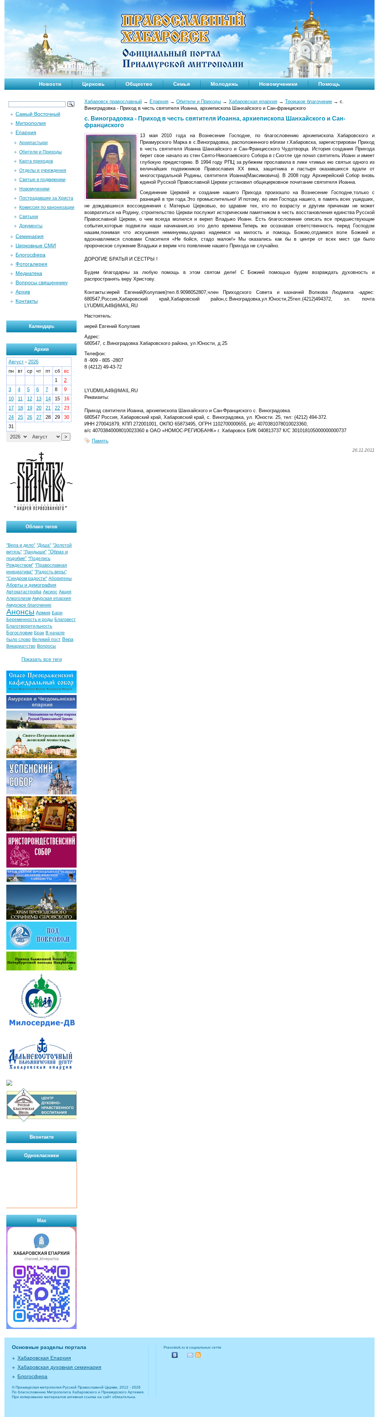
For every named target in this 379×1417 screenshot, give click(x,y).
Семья (181, 84)
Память (100, 441)
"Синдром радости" (26, 578)
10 (11, 398)
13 (38, 398)
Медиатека (29, 273)
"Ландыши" (35, 552)
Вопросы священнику (42, 282)
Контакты (27, 301)
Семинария (30, 236)
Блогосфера (31, 255)
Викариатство (21, 646)
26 (29, 417)
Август (16, 362)
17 (11, 408)
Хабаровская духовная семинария (59, 1367)
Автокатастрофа (23, 591)
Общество (138, 84)
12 (29, 398)
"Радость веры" (50, 571)
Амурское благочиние (28, 605)
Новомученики (278, 84)
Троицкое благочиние (308, 101)
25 (20, 417)
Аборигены (60, 578)
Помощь (329, 84)
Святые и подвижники (42, 179)
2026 (33, 362)
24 (11, 417)
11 (20, 398)
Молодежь (224, 84)
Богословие (19, 632)
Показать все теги (41, 659)
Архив (23, 292)
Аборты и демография (31, 585)
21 (48, 408)
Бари (57, 613)
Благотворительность (29, 626)
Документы (31, 225)
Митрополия (31, 123)
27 (38, 417)
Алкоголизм (18, 598)
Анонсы (20, 611)
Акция (65, 591)
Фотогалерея (31, 264)
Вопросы (46, 646)
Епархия (159, 101)
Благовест (65, 619)
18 (20, 408)
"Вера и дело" (20, 545)
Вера (67, 639)
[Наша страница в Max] (41, 1327)
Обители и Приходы (198, 101)
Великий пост (46, 639)
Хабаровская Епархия (44, 1358)
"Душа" (44, 545)
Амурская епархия (51, 598)
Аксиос (50, 591)
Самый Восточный (38, 114)
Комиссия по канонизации (46, 207)
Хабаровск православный (113, 101)
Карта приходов (36, 161)
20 (38, 408)
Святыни (28, 216)
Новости (50, 84)
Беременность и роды (29, 619)
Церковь (93, 84)
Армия (43, 613)
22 (57, 408)
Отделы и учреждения (42, 170)
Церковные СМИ (36, 245)
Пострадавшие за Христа (46, 198)
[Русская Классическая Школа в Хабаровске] (41, 1121)
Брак (39, 632)
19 (29, 408)
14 (48, 398)
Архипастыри (33, 142)
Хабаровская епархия (253, 101)
